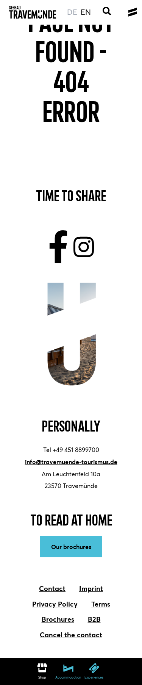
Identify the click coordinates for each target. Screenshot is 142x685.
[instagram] (84, 247)
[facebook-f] (58, 247)
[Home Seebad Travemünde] (32, 12)
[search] (107, 12)
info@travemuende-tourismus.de (71, 462)
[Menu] (132, 12)
